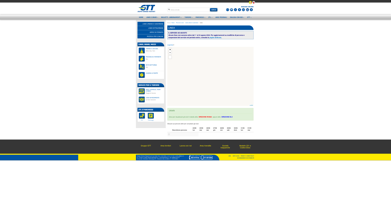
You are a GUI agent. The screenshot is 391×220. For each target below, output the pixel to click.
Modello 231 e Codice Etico (245, 146)
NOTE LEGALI (236, 156)
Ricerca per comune (155, 36)
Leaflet (251, 105)
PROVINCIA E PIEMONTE (153, 58)
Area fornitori (165, 145)
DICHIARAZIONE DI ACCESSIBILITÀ (245, 158)
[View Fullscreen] (170, 57)
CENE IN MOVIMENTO (152, 99)
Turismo (188, 17)
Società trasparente (225, 146)
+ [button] (170, 49)
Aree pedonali (221, 17)
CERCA (213, 10)
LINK (230, 156)
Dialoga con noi (236, 17)
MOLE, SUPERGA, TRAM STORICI (153, 91)
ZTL (209, 17)
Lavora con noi (186, 145)
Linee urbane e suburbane (191, 22)
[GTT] (146, 8)
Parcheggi (200, 17)
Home (141, 17)
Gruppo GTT (146, 145)
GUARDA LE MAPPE (152, 73)
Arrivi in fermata (156, 32)
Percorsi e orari (180, 22)
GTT (248, 17)
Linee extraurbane (155, 28)
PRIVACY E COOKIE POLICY (247, 156)
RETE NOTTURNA (151, 66)
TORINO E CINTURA (152, 50)
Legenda (170, 45)
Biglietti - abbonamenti (171, 17)
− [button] (170, 52)
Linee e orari (151, 17)
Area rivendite (205, 145)
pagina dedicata (215, 37)
